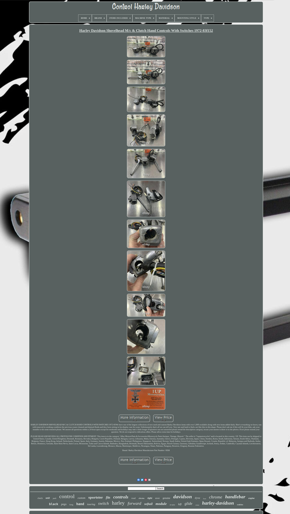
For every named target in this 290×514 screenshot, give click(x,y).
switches (240, 505)
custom (81, 497)
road (133, 498)
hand (80, 504)
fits (108, 497)
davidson (182, 496)
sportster (95, 497)
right (149, 498)
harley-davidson (218, 503)
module (161, 504)
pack (54, 498)
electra (141, 498)
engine (251, 498)
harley (118, 503)
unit (48, 497)
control (67, 496)
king (71, 504)
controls (120, 496)
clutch (40, 498)
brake (172, 505)
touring (91, 504)
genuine (166, 498)
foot (204, 498)
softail (148, 504)
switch (103, 503)
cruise (197, 505)
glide (188, 503)
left (180, 504)
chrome (215, 497)
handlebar (235, 496)
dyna (197, 497)
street (157, 498)
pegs (63, 504)
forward (134, 503)
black (53, 504)
